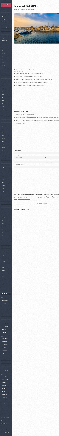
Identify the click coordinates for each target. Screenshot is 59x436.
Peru (2, 232)
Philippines (3, 235)
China (3, 100)
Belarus (3, 76)
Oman (3, 226)
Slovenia (3, 258)
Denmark (3, 115)
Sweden (3, 267)
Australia (3, 59)
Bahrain (3, 71)
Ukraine (3, 285)
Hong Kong (3, 150)
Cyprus (3, 109)
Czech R (3, 112)
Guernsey (3, 147)
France (3, 132)
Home (15, 9)
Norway (3, 223)
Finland (3, 129)
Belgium (3, 79)
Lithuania (3, 197)
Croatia (3, 106)
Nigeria (3, 220)
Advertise (3, 16)
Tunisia (3, 273)
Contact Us (3, 19)
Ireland (3, 164)
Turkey (3, 276)
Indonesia (3, 161)
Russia (3, 246)
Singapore (3, 252)
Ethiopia (3, 126)
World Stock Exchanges (5, 46)
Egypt (3, 120)
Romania (3, 244)
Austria (3, 62)
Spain (2, 264)
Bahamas (3, 68)
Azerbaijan (3, 65)
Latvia (3, 191)
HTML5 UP (7, 432)
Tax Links (3, 43)
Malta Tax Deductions (26, 6)
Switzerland (3, 270)
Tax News (3, 35)
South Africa (3, 261)
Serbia (3, 249)
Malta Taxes (20, 9)
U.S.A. (2, 287)
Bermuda (3, 82)
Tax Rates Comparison (5, 27)
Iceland (3, 156)
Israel (2, 170)
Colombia (3, 103)
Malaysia (3, 200)
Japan (3, 179)
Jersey (3, 182)
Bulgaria (3, 88)
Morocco (3, 214)
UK (2, 282)
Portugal (3, 241)
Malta (2, 202)
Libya (2, 194)
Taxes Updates (4, 293)
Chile (2, 97)
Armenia (3, 56)
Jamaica (3, 176)
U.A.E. (3, 279)
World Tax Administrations (4, 39)
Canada (3, 94)
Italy (2, 173)
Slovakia (3, 255)
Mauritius (3, 205)
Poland (3, 238)
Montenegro (4, 211)
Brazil (3, 85)
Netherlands (3, 217)
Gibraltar (3, 141)
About (3, 13)
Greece (3, 144)
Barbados (3, 74)
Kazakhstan (3, 185)
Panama (3, 229)
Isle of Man (3, 167)
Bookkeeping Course (5, 32)
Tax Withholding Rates (5, 29)
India (2, 159)
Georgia (3, 135)
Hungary (3, 153)
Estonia (3, 123)
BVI (2, 91)
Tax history (3, 24)
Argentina (3, 53)
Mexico (3, 208)
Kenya (3, 188)
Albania (3, 50)
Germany (3, 138)
